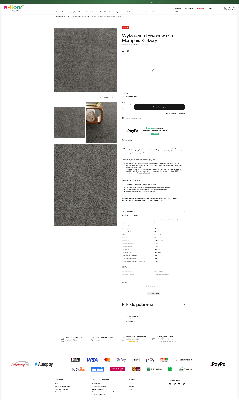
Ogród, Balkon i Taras (76, 12)
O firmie (131, 383)
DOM (67, 16)
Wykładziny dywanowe (134, 12)
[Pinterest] (174, 383)
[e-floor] (13, 8)
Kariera (131, 389)
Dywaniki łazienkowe (106, 12)
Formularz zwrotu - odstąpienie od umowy (105, 392)
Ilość (123, 102)
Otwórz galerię (108, 98)
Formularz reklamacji (98, 395)
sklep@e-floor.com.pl (154, 2)
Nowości (178, 9)
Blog (56, 383)
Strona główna (58, 16)
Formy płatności (97, 383)
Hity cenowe (189, 9)
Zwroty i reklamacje (98, 389)
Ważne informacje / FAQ (62, 386)
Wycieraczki (119, 12)
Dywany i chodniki (91, 12)
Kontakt (131, 386)
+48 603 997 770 (167, 2)
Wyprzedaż (200, 9)
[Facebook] (165, 383)
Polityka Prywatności (61, 389)
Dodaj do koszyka (159, 107)
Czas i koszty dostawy (99, 386)
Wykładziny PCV (149, 12)
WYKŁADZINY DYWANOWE (81, 16)
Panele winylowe (162, 12)
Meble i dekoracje (176, 12)
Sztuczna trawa (61, 12)
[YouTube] (179, 383)
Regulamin (58, 392)
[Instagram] (170, 383)
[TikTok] (183, 383)
